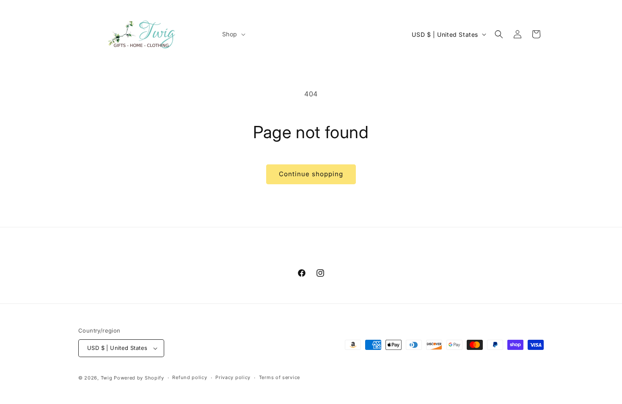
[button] (233, 34)
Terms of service (279, 377)
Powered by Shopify (139, 378)
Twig (107, 378)
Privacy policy (232, 377)
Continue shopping (311, 174)
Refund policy (189, 377)
